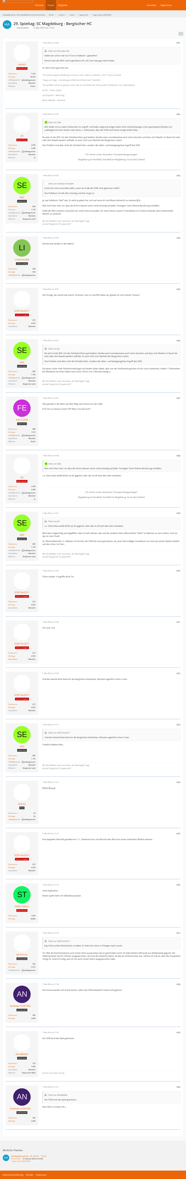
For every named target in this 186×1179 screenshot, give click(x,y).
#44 (178, 238)
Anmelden (151, 5)
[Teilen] (180, 34)
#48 (178, 455)
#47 (178, 398)
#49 (178, 513)
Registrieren (166, 5)
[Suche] (178, 5)
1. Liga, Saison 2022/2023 (20, 1161)
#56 (178, 884)
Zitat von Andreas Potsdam (61, 183)
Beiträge (11, 77)
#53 (178, 724)
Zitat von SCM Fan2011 (59, 732)
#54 (178, 782)
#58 (178, 984)
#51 (178, 622)
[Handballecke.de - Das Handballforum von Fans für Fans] (18, 7)
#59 (178, 1032)
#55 (178, 833)
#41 (178, 42)
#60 (178, 1087)
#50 (178, 570)
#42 (178, 114)
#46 (178, 340)
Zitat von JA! (54, 348)
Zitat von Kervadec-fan (58, 51)
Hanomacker (16, 1159)
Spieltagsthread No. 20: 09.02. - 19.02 (28, 1156)
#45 (178, 289)
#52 (178, 673)
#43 (178, 175)
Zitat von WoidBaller (58, 1095)
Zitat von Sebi (54, 122)
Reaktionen (12, 74)
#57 (178, 933)
